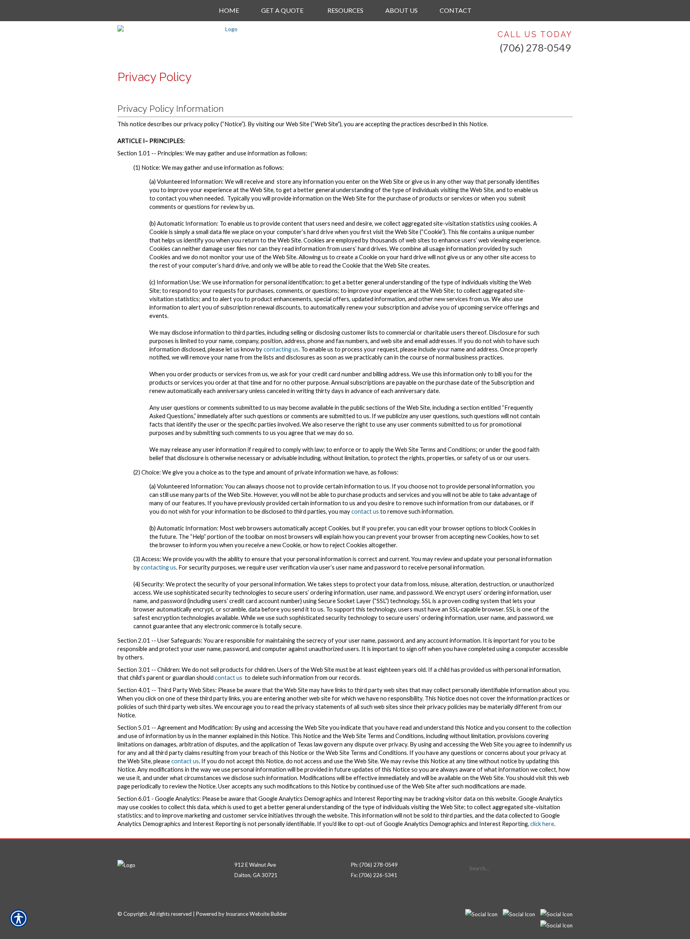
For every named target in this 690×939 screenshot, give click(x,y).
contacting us (281, 349)
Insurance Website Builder (256, 914)
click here (542, 823)
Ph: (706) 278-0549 (374, 865)
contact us (365, 511)
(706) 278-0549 (535, 48)
